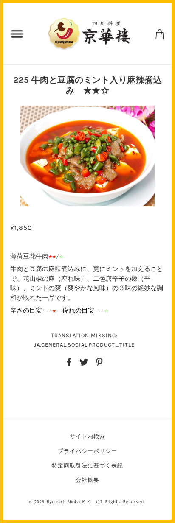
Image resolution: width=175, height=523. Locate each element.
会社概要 (87, 480)
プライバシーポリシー (87, 451)
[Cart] (160, 34)
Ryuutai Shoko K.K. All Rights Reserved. (96, 501)
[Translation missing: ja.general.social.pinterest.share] (99, 361)
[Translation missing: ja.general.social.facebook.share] (69, 361)
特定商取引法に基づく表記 (87, 465)
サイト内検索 (87, 436)
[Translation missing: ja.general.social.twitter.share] (84, 361)
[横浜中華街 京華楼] (89, 33)
